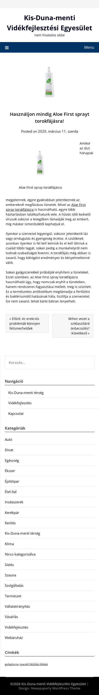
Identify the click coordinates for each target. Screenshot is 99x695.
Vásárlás (11, 616)
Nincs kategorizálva (20, 554)
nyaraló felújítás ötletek (34, 664)
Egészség (12, 460)
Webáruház (14, 637)
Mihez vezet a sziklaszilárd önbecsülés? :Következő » (79, 325)
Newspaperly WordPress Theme (55, 688)
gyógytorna (12, 664)
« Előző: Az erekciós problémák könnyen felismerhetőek (24, 323)
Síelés (9, 564)
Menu (89, 47)
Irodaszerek (14, 502)
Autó (8, 439)
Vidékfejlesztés (20, 403)
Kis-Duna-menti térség (26, 392)
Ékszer (10, 470)
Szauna (10, 575)
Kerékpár (12, 512)
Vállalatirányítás (17, 606)
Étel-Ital (11, 491)
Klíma (9, 543)
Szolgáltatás (14, 585)
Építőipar (12, 481)
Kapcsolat (15, 413)
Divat (9, 449)
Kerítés (10, 523)
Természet (13, 596)
